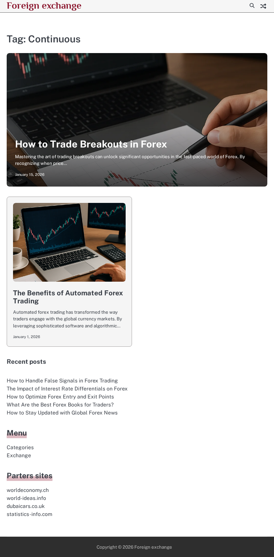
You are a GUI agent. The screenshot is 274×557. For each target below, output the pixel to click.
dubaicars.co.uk (26, 506)
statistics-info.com (29, 514)
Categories (20, 447)
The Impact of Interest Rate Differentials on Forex (67, 388)
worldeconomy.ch (28, 490)
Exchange (19, 455)
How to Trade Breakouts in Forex (91, 144)
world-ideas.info (26, 498)
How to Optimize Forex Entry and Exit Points (60, 396)
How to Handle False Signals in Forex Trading (62, 380)
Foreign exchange (44, 5)
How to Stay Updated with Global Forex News (62, 412)
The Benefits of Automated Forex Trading (68, 297)
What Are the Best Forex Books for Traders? (60, 404)
